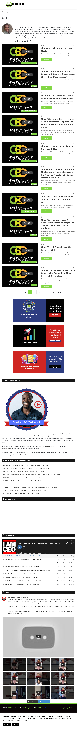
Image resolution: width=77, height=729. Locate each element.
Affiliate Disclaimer (25, 455)
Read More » (46, 59)
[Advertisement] (38, 517)
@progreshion (47, 446)
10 (48, 292)
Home (5, 12)
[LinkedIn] (23, 41)
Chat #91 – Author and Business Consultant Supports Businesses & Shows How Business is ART (58, 74)
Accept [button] (15, 724)
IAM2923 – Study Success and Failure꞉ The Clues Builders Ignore (24, 490)
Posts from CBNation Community (17, 460)
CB (16, 25)
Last (59, 292)
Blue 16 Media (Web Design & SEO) (38, 436)
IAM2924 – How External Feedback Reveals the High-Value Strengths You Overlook (30, 487)
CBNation (15, 436)
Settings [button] (7, 724)
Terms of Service (53, 708)
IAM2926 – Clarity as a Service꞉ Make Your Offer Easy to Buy (23, 481)
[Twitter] (20, 41)
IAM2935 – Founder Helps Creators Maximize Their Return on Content (26, 465)
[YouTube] (25, 41)
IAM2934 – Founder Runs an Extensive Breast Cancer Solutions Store (26, 468)
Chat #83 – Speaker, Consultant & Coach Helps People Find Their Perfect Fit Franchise (58, 273)
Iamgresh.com (6, 448)
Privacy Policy (63, 708)
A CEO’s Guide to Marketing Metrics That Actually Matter (21, 493)
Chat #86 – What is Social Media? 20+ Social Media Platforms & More (57, 199)
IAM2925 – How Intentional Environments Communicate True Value (25, 484)
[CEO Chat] (15, 5)
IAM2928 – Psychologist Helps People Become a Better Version (24, 471)
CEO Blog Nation (28, 708)
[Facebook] (18, 41)
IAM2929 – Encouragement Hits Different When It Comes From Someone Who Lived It (32, 474)
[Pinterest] (28, 41)
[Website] (16, 41)
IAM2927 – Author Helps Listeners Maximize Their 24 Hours (23, 478)
